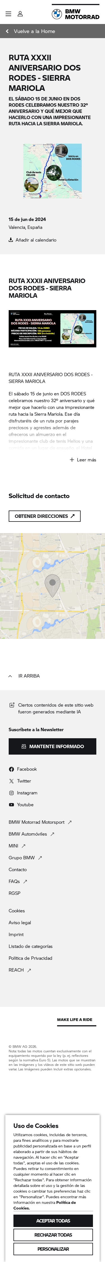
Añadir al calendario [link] (35, 239)
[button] (8, 14)
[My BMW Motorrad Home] (75, 14)
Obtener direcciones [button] (41, 516)
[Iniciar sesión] (20, 12)
